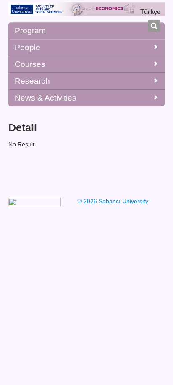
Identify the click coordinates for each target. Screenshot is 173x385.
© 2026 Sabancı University (113, 201)
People (27, 47)
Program (30, 30)
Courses (30, 64)
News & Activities (45, 97)
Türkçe (150, 11)
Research (32, 81)
